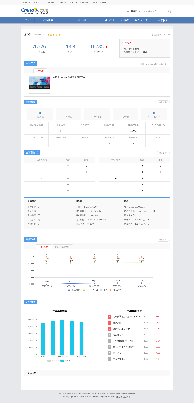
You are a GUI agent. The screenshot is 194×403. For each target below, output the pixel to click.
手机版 (132, 393)
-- (97, 113)
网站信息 (128, 43)
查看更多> (163, 102)
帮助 (126, 393)
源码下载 (63, 3)
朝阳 (145, 52)
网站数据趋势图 (62, 247)
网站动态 (119, 393)
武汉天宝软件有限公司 (123, 347)
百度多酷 (117, 322)
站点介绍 (40, 71)
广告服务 (84, 393)
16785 (97, 46)
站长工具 (37, 3)
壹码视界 (117, 353)
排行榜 (125, 20)
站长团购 (84, 3)
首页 (27, 20)
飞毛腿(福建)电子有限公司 (125, 341)
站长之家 (26, 3)
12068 (68, 46)
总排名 (41, 52)
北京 (70, 52)
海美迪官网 (118, 335)
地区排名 (81, 20)
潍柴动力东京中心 (121, 329)
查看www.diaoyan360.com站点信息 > (155, 64)
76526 (39, 46)
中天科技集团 (119, 359)
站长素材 (50, 3)
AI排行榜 (109, 20)
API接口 (73, 3)
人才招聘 (110, 393)
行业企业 (98, 52)
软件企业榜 (141, 20)
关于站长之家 (64, 393)
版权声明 (101, 393)
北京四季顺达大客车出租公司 (126, 316)
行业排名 (48, 20)
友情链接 (92, 393)
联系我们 (75, 393)
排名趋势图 (43, 247)
